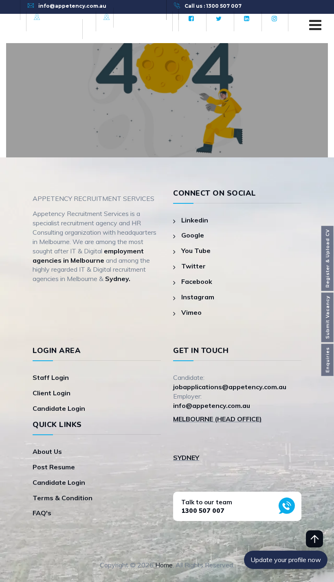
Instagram (197, 297)
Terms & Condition (62, 498)
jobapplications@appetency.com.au (229, 387)
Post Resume (54, 467)
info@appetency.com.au (72, 6)
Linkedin (194, 220)
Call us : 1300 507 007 (213, 6)
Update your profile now (285, 560)
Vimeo (191, 312)
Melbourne (59, 17)
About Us (47, 451)
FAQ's (42, 513)
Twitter (193, 266)
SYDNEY (186, 457)
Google (192, 235)
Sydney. (117, 279)
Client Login (51, 393)
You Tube (196, 250)
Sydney (124, 17)
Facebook (196, 281)
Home (164, 565)
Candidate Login (59, 408)
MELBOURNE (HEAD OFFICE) (217, 419)
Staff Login (51, 377)
